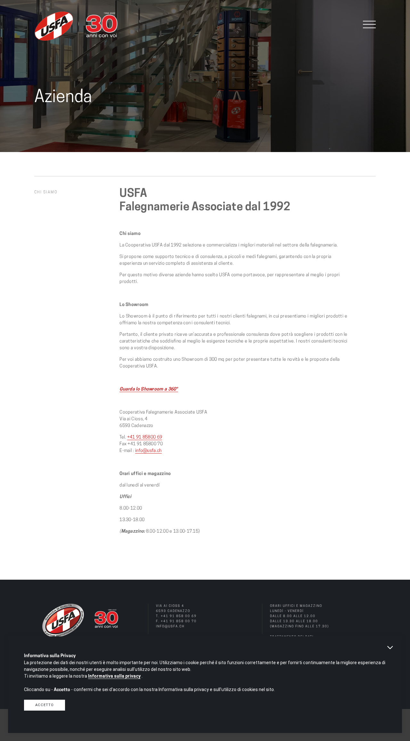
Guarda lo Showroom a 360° (148, 389)
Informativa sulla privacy (114, 676)
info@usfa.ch (148, 450)
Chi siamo (46, 192)
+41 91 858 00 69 (179, 616)
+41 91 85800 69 (144, 437)
